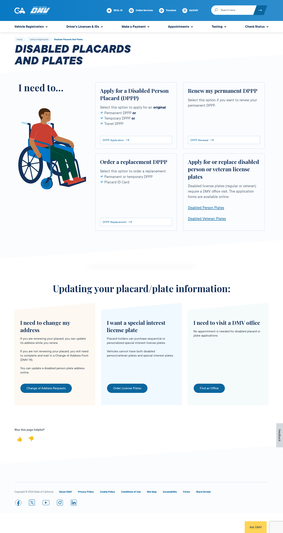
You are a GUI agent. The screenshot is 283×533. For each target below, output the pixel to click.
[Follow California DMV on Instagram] (60, 503)
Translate (171, 10)
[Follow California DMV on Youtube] (46, 503)
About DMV (65, 492)
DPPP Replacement (114, 222)
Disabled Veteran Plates (207, 219)
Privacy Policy (86, 492)
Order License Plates (127, 388)
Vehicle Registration (29, 26)
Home (19, 39)
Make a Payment (134, 26)
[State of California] (19, 11)
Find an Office (209, 388)
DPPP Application (113, 140)
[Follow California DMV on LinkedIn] (74, 503)
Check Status (255, 26)
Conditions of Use (131, 492)
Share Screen (203, 492)
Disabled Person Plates (206, 208)
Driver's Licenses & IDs (82, 26)
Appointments (178, 26)
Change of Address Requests (46, 388)
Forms (186, 492)
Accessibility (170, 492)
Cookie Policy (107, 492)
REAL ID (118, 10)
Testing (217, 26)
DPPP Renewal (199, 140)
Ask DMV (256, 527)
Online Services (144, 10)
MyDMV (193, 10)
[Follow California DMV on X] (32, 503)
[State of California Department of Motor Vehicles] (40, 10)
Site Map (152, 492)
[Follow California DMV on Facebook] (18, 503)
